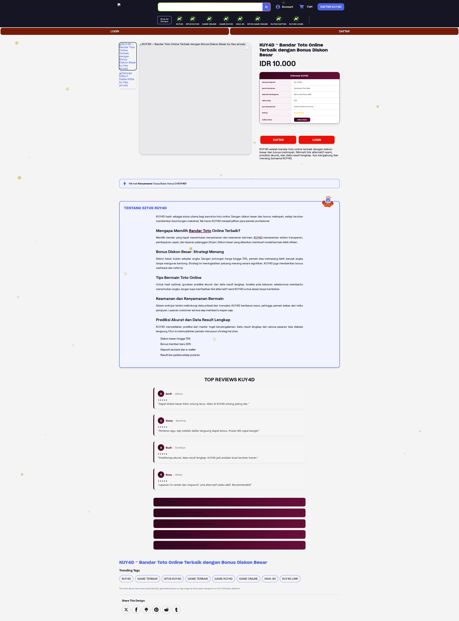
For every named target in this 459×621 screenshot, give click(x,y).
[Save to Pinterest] (156, 609)
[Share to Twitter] (126, 609)
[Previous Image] (142, 99)
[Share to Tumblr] (176, 609)
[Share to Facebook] (136, 609)
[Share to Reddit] (166, 609)
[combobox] (210, 7)
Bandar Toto (200, 230)
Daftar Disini (302, 120)
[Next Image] (248, 99)
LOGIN (115, 31)
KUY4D (258, 237)
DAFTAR (344, 31)
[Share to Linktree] (146, 609)
